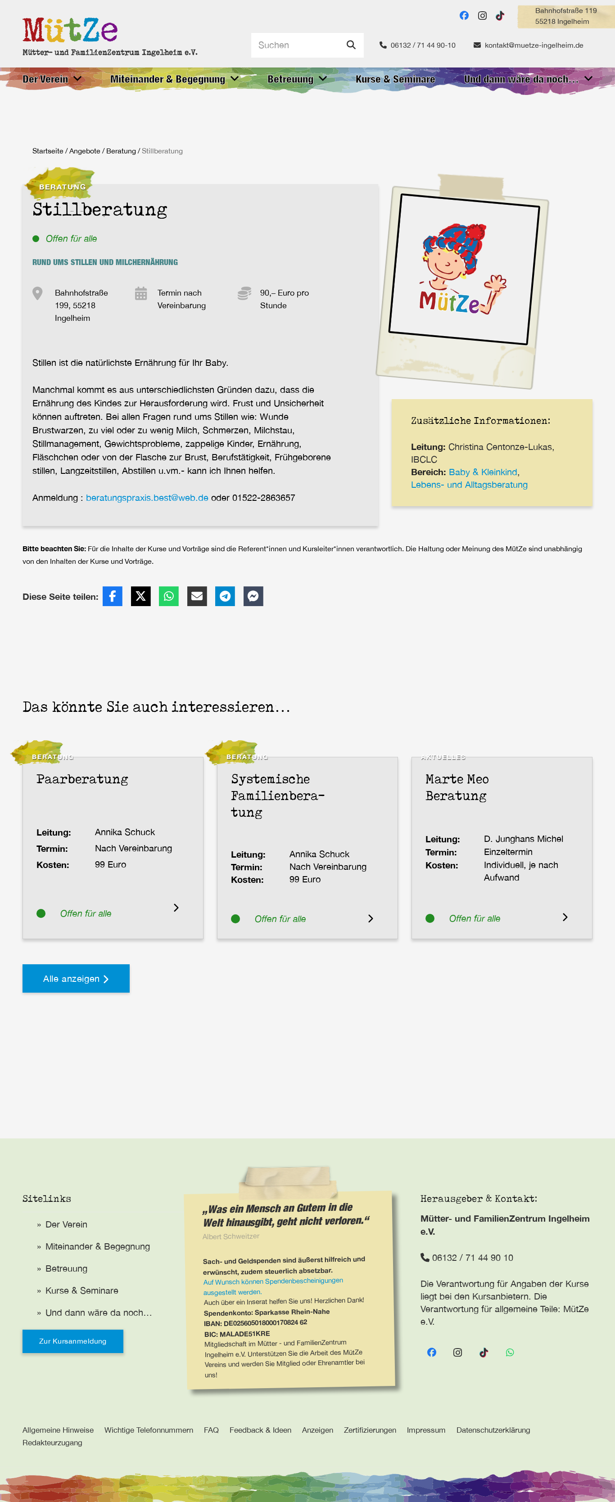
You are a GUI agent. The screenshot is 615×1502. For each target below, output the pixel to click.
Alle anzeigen (73, 978)
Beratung (121, 151)
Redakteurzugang (52, 1442)
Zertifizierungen (370, 1430)
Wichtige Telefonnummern (148, 1430)
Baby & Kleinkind (483, 472)
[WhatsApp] (510, 1352)
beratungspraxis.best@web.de (147, 497)
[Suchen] (351, 45)
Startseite (47, 151)
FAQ (211, 1430)
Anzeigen (317, 1430)
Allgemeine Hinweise (58, 1430)
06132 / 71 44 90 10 (471, 1257)
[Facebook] (464, 16)
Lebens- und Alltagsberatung (469, 484)
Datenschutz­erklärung (493, 1430)
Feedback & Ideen (260, 1430)
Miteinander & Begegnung (97, 1246)
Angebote (84, 151)
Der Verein (66, 1224)
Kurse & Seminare (81, 1290)
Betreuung (66, 1268)
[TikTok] (500, 16)
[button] (77, 78)
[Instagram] (482, 16)
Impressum (426, 1430)
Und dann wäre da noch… (98, 1312)
